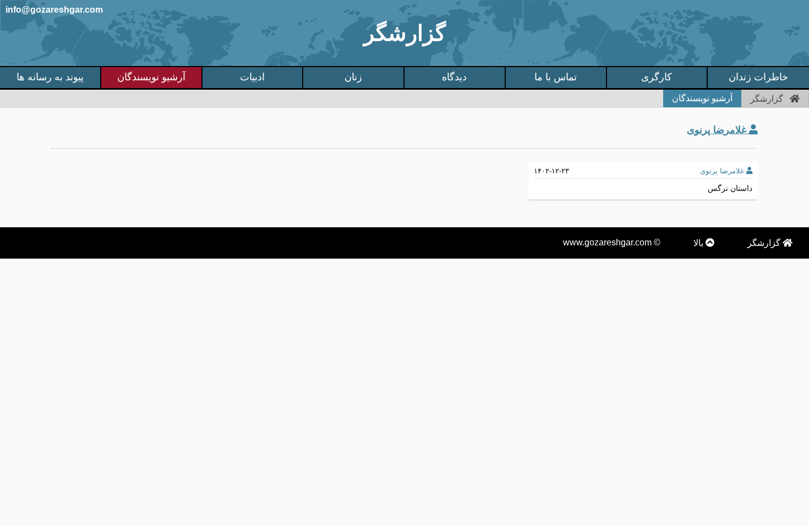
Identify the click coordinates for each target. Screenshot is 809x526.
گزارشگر (405, 33)
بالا (699, 243)
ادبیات (252, 77)
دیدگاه (454, 77)
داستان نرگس (730, 188)
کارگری (656, 77)
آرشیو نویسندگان (151, 77)
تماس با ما (555, 77)
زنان (353, 77)
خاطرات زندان (758, 77)
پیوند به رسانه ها (50, 77)
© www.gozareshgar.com (611, 242)
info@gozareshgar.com (54, 9)
